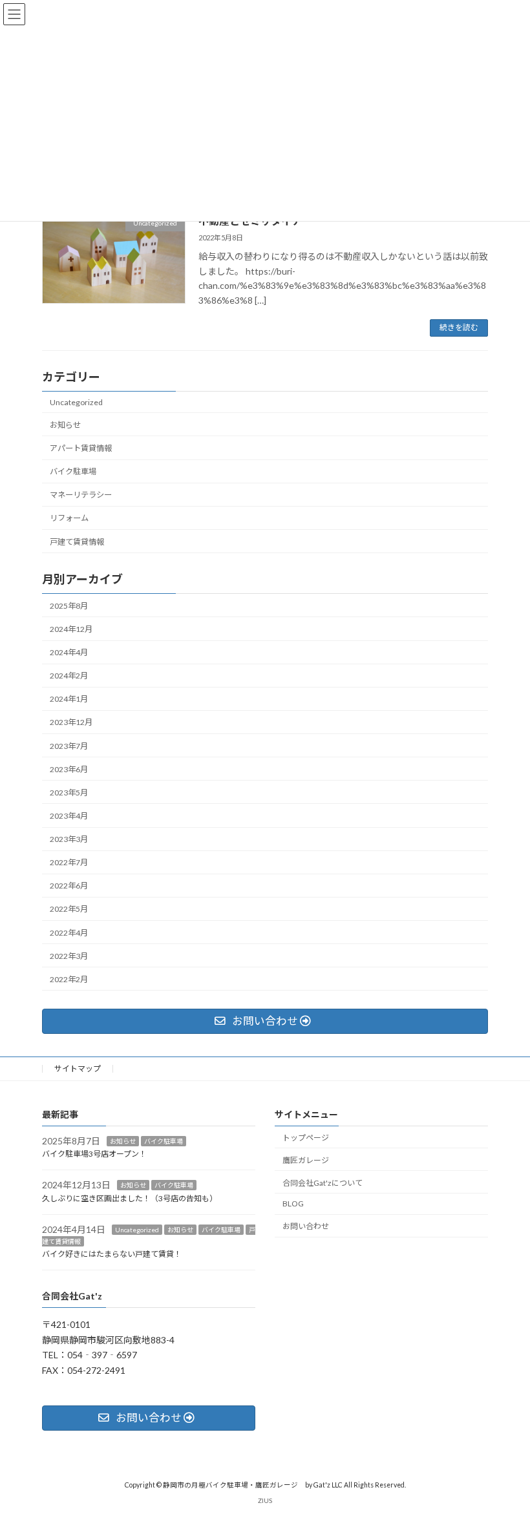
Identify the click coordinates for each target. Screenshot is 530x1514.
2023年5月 (69, 792)
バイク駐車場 (73, 471)
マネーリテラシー (81, 494)
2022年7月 (69, 862)
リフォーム (69, 518)
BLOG (293, 1203)
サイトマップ (77, 1068)
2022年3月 (69, 956)
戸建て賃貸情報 (77, 541)
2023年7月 (69, 746)
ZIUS (265, 1500)
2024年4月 (69, 652)
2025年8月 (69, 606)
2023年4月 (69, 816)
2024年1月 (69, 699)
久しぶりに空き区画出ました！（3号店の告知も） (129, 1198)
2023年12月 (71, 722)
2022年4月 (69, 933)
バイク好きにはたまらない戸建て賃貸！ (112, 1254)
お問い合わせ (305, 1226)
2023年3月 (69, 839)
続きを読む (459, 327)
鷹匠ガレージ (305, 1160)
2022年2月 (69, 979)
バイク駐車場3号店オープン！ (94, 1154)
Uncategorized (76, 402)
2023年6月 (69, 769)
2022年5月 (69, 909)
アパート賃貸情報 (81, 448)
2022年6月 (69, 885)
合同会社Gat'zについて (322, 1182)
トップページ (305, 1137)
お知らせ (65, 425)
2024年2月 (69, 675)
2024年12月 (71, 629)
